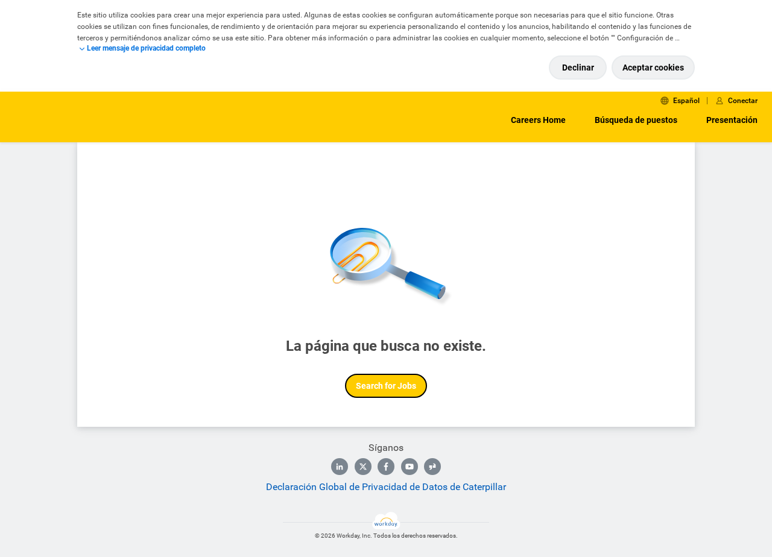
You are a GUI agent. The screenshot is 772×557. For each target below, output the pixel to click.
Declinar (578, 67)
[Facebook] (386, 466)
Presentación (732, 120)
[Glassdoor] (432, 466)
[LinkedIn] (339, 466)
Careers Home (538, 120)
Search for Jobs (386, 386)
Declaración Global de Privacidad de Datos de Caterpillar (386, 486)
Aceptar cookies (653, 67)
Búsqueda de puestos (636, 120)
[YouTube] (409, 466)
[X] (363, 466)
